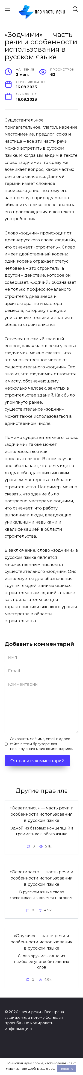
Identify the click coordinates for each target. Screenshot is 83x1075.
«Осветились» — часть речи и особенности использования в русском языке (42, 814)
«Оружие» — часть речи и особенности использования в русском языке (42, 942)
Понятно (66, 1068)
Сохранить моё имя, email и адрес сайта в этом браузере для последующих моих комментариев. (41, 744)
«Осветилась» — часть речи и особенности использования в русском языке (41, 878)
